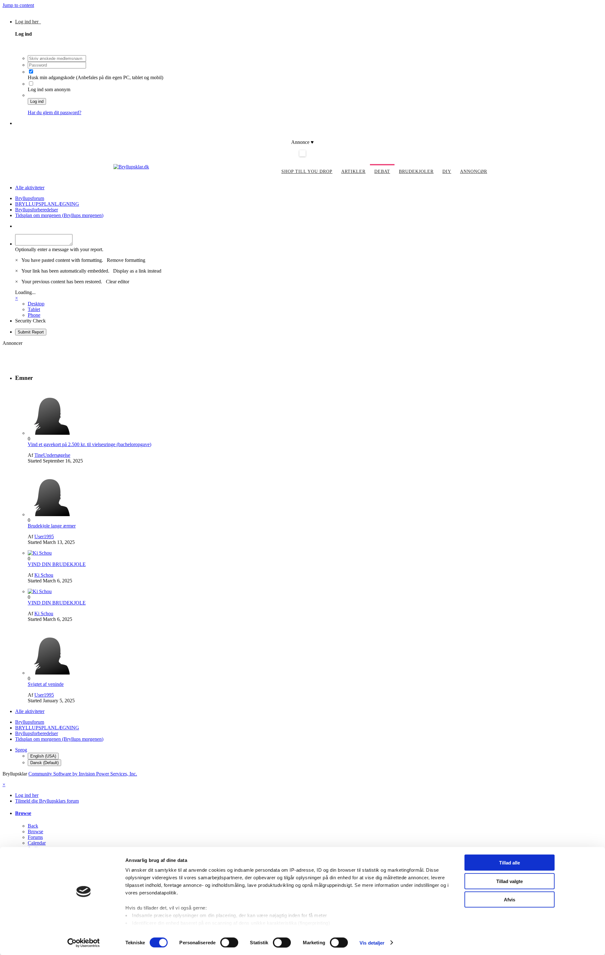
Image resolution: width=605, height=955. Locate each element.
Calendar (37, 843)
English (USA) (43, 756)
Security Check (30, 320)
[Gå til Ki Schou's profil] (40, 553)
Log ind (36, 101)
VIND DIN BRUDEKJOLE (57, 564)
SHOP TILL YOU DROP (306, 171)
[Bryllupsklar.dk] (131, 166)
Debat (382, 171)
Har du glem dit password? (54, 112)
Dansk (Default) (44, 762)
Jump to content (18, 5)
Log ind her (28, 21)
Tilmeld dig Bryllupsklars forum (47, 123)
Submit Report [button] (31, 332)
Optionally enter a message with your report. (59, 249)
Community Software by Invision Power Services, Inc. (82, 773)
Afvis (509, 899)
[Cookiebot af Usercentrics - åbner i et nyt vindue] (83, 942)
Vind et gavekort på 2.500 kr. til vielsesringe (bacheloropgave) (89, 444)
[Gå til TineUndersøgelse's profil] (51, 433)
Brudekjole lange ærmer (52, 525)
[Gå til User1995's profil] (51, 514)
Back (33, 825)
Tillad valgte (509, 881)
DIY (446, 171)
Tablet (34, 309)
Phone (34, 315)
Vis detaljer (372, 942)
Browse (23, 813)
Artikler (353, 171)
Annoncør (473, 171)
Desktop (36, 303)
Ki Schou (43, 575)
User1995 (44, 536)
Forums (35, 837)
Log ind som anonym (49, 89)
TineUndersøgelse (52, 455)
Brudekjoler (416, 171)
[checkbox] (31, 71)
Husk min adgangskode (52, 77)
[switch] (229, 942)
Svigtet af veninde (46, 684)
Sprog (21, 749)
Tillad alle (509, 862)
